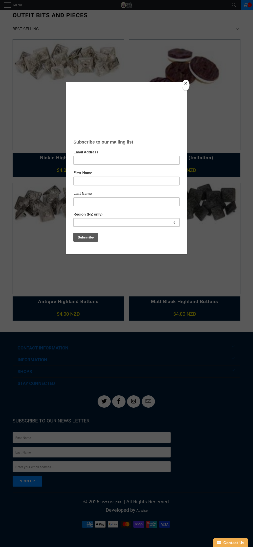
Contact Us (232, 543)
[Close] (186, 85)
